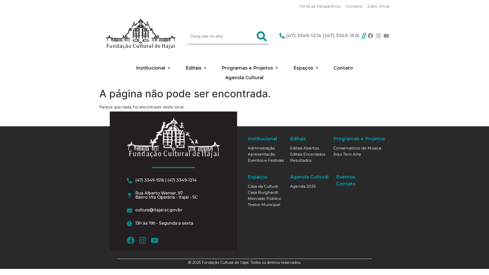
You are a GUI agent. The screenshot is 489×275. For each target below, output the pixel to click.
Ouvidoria (354, 6)
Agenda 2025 (303, 186)
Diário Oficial (379, 6)
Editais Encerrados (307, 154)
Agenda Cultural (244, 77)
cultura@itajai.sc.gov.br (158, 210)
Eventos (346, 177)
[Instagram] (378, 35)
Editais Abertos (304, 148)
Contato (343, 68)
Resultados (300, 160)
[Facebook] (370, 35)
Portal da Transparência (320, 6)
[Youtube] (386, 35)
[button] (153, 68)
